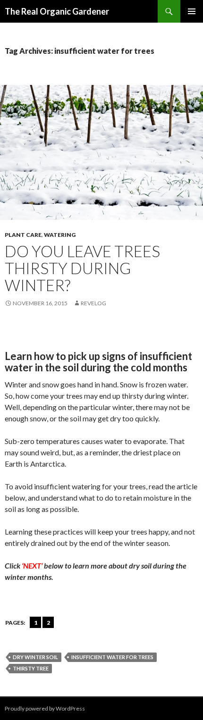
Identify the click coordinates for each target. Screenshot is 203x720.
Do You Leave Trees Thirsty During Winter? (82, 268)
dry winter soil (35, 657)
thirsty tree (31, 668)
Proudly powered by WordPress (45, 708)
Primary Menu (191, 11)
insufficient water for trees (112, 657)
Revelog (93, 303)
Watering (60, 234)
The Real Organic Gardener (57, 11)
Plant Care (23, 234)
